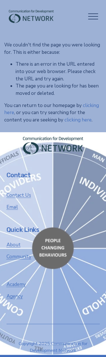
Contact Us (19, 195)
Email (12, 207)
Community (19, 256)
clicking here (78, 120)
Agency (15, 296)
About (14, 244)
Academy (16, 284)
